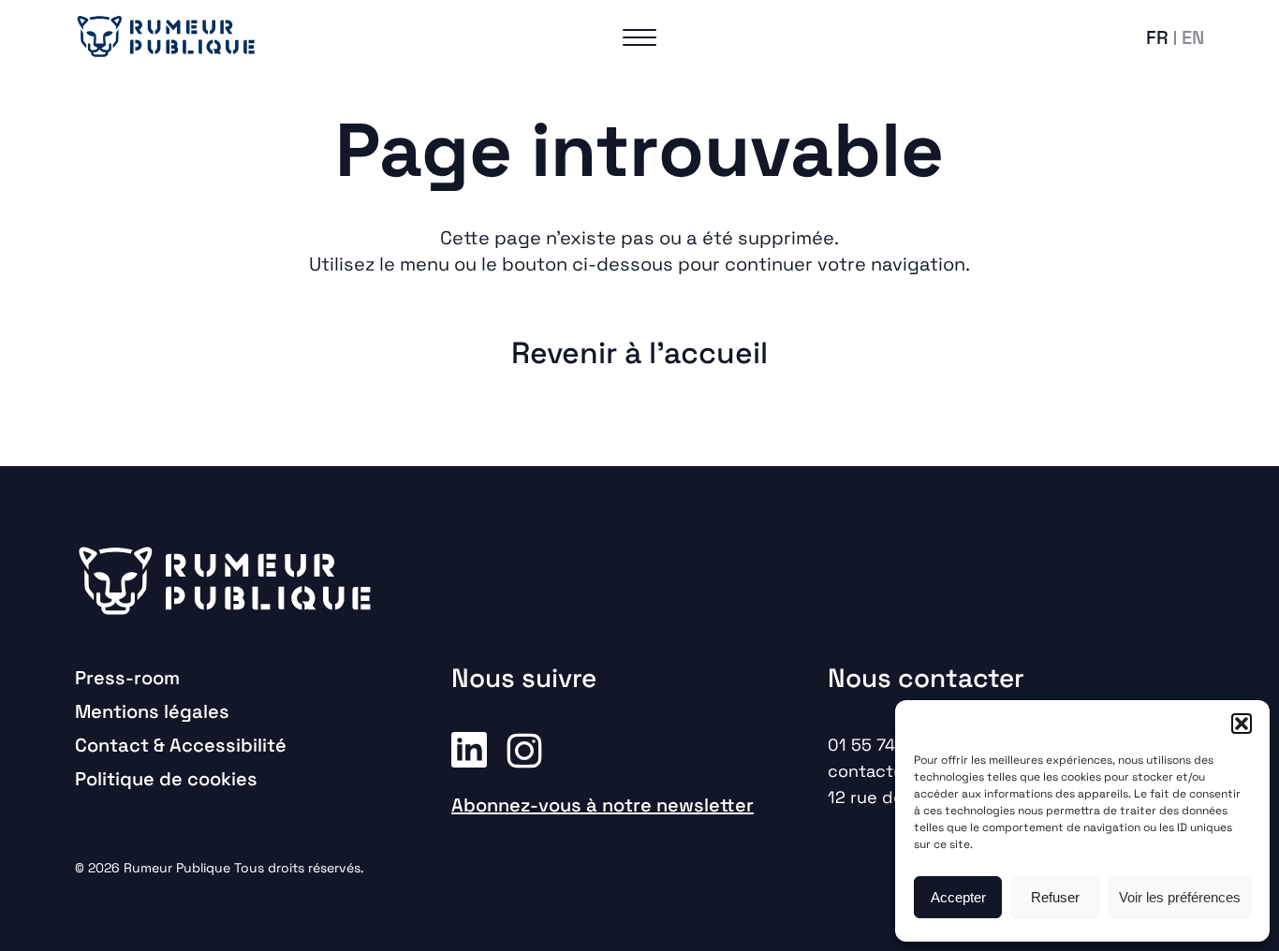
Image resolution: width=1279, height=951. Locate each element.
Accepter (958, 897)
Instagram (524, 749)
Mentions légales (152, 711)
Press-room (127, 678)
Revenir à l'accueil (639, 353)
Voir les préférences (1180, 897)
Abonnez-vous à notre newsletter (602, 805)
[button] (1241, 723)
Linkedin (469, 749)
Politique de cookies (166, 779)
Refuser (1055, 897)
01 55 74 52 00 (888, 744)
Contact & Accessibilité (181, 745)
